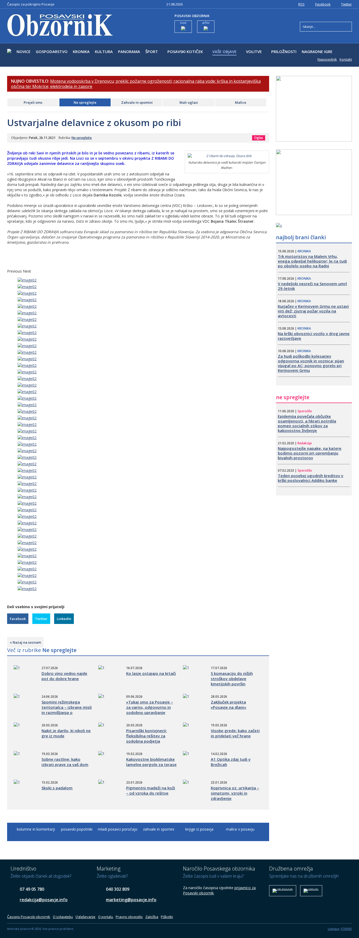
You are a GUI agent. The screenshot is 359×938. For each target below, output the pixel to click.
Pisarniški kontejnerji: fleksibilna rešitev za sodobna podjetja (146, 736)
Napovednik (327, 59)
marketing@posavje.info (131, 900)
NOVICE (23, 51)
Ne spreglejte (85, 102)
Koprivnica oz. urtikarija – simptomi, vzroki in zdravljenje (235, 793)
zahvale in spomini (158, 829)
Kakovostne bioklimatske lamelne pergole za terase (151, 762)
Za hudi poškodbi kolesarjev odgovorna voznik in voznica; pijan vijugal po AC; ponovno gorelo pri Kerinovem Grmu (311, 363)
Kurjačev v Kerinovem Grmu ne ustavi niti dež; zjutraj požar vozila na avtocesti (313, 311)
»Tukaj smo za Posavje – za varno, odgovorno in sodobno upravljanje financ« (149, 709)
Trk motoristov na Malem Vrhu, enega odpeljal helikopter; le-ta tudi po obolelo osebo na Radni (312, 261)
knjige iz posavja (199, 829)
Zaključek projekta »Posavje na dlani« (228, 704)
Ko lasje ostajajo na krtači (151, 673)
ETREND (346, 929)
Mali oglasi (189, 102)
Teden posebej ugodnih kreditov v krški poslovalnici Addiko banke (310, 478)
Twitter (346, 4)
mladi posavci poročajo (117, 829)
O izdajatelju (63, 916)
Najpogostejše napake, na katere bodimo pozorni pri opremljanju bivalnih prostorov (309, 453)
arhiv (205, 22)
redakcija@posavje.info (44, 900)
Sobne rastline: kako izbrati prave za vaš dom (65, 762)
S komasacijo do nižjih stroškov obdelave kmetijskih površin (232, 678)
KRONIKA (81, 51)
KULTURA (104, 51)
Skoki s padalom (57, 787)
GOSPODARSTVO (52, 51)
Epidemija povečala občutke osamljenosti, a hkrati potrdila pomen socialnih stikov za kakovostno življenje (307, 423)
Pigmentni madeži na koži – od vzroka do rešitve (150, 790)
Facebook (323, 4)
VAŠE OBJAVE (224, 51)
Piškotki (167, 916)
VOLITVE (254, 51)
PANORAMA (129, 51)
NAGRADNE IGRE (317, 51)
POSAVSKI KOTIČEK (185, 51)
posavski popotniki (77, 829)
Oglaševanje (85, 916)
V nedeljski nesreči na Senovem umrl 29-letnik (312, 286)
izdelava (333, 929)
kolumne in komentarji (36, 829)
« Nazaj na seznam (25, 642)
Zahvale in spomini (137, 102)
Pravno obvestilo (129, 916)
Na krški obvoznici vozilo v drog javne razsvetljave (314, 336)
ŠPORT (151, 51)
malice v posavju (240, 829)
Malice (240, 102)
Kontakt (346, 59)
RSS (301, 4)
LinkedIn (64, 618)
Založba (151, 916)
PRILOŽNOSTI (283, 51)
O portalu (105, 916)
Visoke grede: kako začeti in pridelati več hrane (235, 733)
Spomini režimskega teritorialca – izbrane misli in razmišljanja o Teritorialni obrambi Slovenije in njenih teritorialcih (67, 715)
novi (183, 22)
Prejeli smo (33, 102)
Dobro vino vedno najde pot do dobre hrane (64, 676)
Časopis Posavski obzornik (28, 916)
